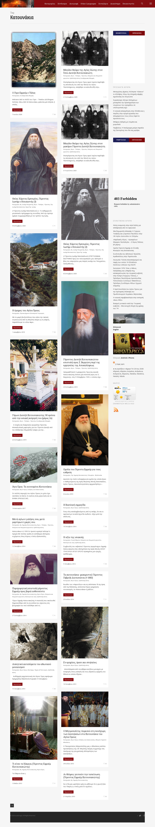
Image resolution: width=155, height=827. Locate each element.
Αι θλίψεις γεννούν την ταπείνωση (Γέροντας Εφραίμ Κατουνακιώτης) (81, 776)
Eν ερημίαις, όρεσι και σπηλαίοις (80, 662)
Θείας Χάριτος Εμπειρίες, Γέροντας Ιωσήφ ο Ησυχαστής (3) (30, 200)
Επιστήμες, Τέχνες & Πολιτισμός (37, 670)
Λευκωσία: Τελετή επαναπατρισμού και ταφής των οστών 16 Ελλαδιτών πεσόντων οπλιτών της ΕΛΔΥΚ (127, 262)
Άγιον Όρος (23, 489)
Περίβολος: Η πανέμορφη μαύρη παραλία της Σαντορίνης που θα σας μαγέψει (128, 129)
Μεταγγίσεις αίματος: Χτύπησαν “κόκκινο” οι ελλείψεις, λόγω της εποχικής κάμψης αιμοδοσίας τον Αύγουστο (128, 94)
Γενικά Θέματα (75, 540)
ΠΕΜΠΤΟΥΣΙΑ (121, 33)
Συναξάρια (103, 4)
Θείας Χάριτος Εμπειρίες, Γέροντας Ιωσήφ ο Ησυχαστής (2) (81, 245)
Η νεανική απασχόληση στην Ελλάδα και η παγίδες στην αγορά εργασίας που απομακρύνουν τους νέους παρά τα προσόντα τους (128, 115)
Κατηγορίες (50, 4)
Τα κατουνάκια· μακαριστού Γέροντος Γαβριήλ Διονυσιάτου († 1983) (82, 576)
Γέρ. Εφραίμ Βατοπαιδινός (79, 475)
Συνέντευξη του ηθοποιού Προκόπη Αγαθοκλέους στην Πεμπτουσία (126, 255)
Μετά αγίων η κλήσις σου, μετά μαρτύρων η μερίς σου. (28, 521)
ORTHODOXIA (137, 140)
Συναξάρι (120, 364)
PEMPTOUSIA (121, 140)
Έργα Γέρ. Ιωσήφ (31, 207)
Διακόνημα (115, 4)
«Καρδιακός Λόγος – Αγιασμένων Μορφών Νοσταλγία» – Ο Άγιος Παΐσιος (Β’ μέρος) (128, 242)
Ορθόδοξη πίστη (75, 78)
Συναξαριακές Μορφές (27, 95)
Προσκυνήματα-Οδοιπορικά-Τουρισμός (32, 313)
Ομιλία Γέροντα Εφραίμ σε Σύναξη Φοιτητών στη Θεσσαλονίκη (126, 249)
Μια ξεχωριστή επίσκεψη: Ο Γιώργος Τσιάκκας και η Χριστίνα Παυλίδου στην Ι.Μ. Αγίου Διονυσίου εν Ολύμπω (127, 233)
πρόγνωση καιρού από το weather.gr (124, 401)
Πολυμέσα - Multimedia (95, 475)
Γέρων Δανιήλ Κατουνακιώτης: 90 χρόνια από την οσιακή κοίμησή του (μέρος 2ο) (33, 417)
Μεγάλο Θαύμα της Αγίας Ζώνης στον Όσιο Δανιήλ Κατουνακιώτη (83, 71)
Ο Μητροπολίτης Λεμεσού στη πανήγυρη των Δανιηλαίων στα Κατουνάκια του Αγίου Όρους (84, 734)
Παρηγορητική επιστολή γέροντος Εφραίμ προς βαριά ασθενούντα (30, 590)
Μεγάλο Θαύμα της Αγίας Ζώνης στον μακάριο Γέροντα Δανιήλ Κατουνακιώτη (84, 145)
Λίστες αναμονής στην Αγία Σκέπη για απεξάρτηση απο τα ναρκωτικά (127, 226)
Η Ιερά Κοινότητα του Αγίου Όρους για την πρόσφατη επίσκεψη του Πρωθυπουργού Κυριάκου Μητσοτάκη (127, 291)
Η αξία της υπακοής (73, 537)
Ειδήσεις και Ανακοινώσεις (36, 489)
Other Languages (88, 4)
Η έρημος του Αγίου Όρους (26, 310)
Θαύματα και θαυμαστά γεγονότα (22, 527)
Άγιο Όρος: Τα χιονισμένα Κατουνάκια (32, 486)
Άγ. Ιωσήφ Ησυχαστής (26, 204)
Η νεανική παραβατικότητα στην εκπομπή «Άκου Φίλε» (128, 298)
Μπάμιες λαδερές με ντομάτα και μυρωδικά (125, 123)
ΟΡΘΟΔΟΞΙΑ (136, 33)
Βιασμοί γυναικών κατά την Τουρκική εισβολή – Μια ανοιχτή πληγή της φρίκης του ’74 (128, 305)
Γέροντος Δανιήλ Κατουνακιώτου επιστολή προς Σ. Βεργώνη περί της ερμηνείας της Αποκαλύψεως (81, 362)
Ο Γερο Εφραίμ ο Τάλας (24, 92)
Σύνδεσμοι (62, 4)
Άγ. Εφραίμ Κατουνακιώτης (28, 525)
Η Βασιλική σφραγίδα (74, 504)
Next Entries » (12, 805)
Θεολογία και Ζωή (68, 542)
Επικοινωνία (128, 4)
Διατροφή (74, 4)
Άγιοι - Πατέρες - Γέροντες (79, 76)
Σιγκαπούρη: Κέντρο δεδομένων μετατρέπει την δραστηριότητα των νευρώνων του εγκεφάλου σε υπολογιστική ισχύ (126, 104)
